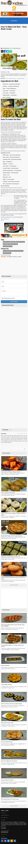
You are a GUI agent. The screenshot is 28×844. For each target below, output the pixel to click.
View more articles (14, 585)
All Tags (3, 819)
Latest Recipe (5, 610)
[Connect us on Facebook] (2, 841)
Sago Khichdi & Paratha (7, 780)
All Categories (4, 817)
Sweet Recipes (6, 453)
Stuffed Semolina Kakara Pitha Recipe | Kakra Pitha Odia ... (13, 578)
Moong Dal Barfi (5, 665)
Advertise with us (5, 815)
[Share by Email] (2, 51)
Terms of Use (4, 834)
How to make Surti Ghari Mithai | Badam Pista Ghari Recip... (13, 514)
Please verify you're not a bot (8, 298)
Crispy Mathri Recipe (6, 684)
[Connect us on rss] (11, 841)
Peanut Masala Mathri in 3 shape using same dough (12, 645)
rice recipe (15, 244)
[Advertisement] (14, 36)
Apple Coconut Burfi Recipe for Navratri (10, 556)
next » (25, 448)
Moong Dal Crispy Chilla (7, 722)
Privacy (3, 836)
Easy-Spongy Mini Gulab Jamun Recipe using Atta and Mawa (12, 625)
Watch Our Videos (5, 830)
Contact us (4, 812)
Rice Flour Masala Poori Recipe (9, 761)
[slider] (3, 256)
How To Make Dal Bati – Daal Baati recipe (15, 78)
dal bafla (5, 244)
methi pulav (10, 244)
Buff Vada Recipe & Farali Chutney (10, 799)
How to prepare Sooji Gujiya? (8, 492)
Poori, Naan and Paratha (8, 250)
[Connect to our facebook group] (5, 841)
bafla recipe (22, 241)
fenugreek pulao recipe (7, 246)
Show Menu (14, 20)
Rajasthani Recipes (7, 253)
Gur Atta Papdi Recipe (7, 742)
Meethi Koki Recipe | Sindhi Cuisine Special (11, 535)
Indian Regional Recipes (18, 250)
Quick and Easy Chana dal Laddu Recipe (11, 703)
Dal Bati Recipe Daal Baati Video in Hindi (14, 222)
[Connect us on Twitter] (8, 841)
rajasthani (13, 241)
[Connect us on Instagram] (15, 841)
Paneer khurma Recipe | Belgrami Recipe (10, 471)
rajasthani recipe (6, 241)
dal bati (17, 241)
